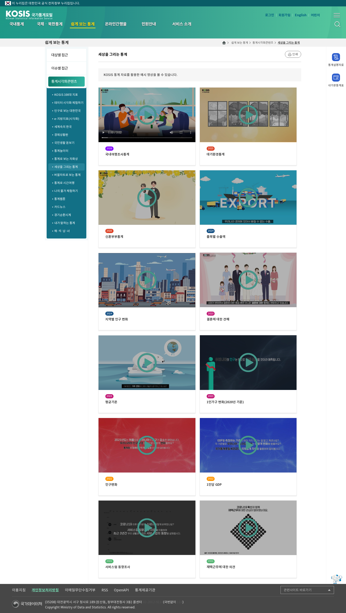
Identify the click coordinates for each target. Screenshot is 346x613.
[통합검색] (337, 24)
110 (179, 602)
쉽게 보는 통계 (239, 42)
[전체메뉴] (337, 15)
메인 (224, 43)
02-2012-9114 (153, 602)
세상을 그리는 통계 (289, 42)
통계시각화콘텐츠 (262, 42)
